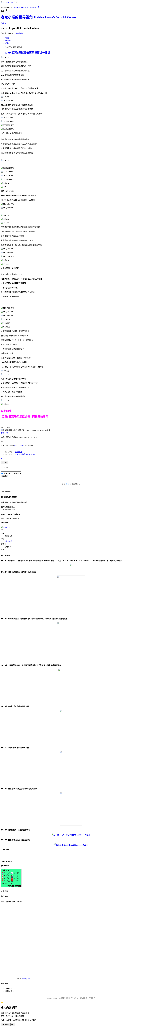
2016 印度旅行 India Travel (25, 454)
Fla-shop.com (26, 979)
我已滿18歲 (5, 1024)
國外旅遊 (18, 452)
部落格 (8, 41)
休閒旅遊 (19, 33)
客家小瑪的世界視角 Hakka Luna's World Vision (38, 17)
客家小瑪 (4, 433)
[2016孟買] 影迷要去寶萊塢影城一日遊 (27, 52)
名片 (7, 43)
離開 (12, 1024)
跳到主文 (4, 23)
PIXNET (54, 998)
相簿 (7, 38)
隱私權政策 (83, 998)
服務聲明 (92, 998)
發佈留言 (5, 476)
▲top (3, 458)
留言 (22, 445)
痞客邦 (17, 445)
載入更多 (5, 462)
